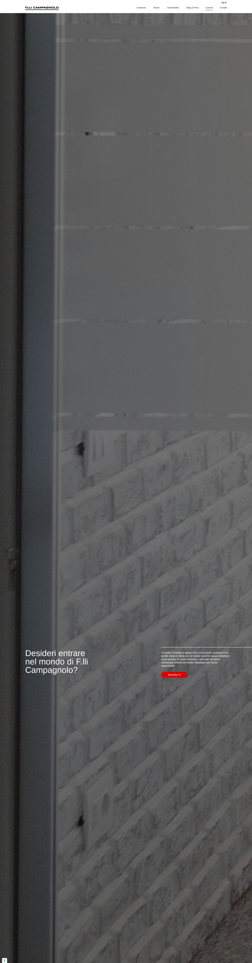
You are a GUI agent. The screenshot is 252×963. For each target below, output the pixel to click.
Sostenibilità (173, 8)
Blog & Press (193, 8)
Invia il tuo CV (174, 675)
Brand (156, 8)
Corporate (141, 8)
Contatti (223, 8)
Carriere (209, 8)
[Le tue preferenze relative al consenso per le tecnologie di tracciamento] (4, 960)
